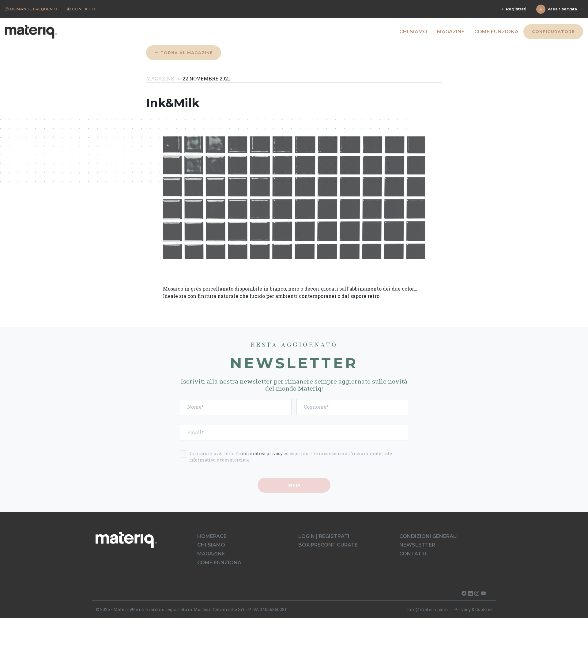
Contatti (413, 554)
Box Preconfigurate (328, 545)
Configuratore (553, 31)
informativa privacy (260, 453)
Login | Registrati (323, 536)
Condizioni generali (428, 536)
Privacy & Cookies (473, 609)
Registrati (515, 9)
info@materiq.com (427, 609)
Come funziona (496, 32)
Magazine (451, 32)
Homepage (212, 536)
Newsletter (417, 545)
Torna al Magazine (186, 52)
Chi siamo (413, 32)
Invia (294, 485)
